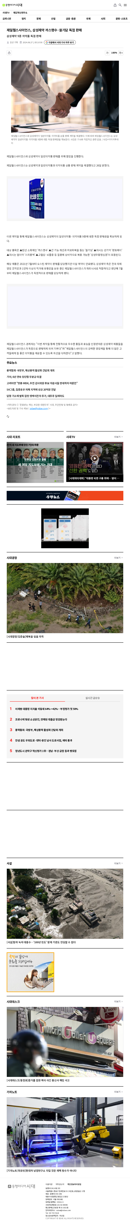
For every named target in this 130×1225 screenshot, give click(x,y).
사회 (103, 18)
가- (107, 53)
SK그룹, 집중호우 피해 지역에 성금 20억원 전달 (31, 389)
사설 (9, 863)
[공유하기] (115, 5)
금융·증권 (71, 18)
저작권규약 (60, 1184)
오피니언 (7, 18)
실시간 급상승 (92, 698)
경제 (38, 18)
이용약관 (49, 1184)
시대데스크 (13, 1001)
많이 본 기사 (37, 698)
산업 (53, 18)
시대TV (70, 437)
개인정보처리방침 (74, 1184)
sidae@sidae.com (39, 408)
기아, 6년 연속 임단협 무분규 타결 (24, 377)
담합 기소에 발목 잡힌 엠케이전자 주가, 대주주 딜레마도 (35, 396)
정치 (24, 18)
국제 (88, 18)
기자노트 (12, 1092)
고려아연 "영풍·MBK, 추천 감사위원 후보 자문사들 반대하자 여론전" (42, 383)
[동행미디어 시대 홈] (12, 5)
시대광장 (12, 558)
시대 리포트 (13, 437)
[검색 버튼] (120, 5)
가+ (121, 53)
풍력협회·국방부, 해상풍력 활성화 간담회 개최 (31, 370)
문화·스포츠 (121, 18)
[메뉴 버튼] (125, 5)
